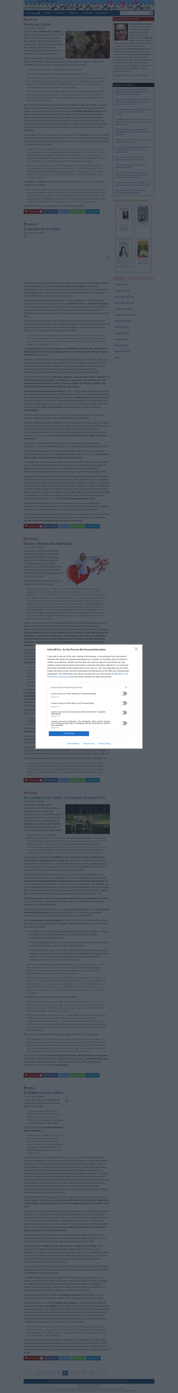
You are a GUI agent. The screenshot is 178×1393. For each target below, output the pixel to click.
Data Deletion (73, 743)
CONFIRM (69, 734)
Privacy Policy (105, 743)
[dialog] (89, 696)
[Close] (137, 649)
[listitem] (89, 687)
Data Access (89, 743)
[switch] (123, 693)
